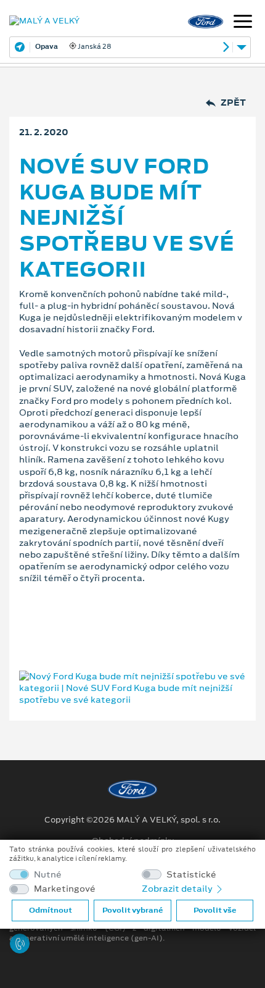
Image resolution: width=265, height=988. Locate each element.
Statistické (191, 875)
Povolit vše (215, 910)
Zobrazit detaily (178, 888)
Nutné (48, 875)
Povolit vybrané (132, 910)
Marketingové (65, 889)
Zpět (233, 103)
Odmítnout (50, 910)
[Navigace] (242, 23)
